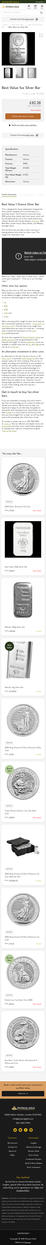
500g (6, 310)
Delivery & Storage (33, 1147)
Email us (16, 2)
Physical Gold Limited (31, 337)
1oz (5, 302)
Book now (21, 1094)
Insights (34, 1143)
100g (5, 306)
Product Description (9, 195)
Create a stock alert (23, 494)
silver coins (6, 359)
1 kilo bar (15, 347)
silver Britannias (28, 359)
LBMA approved (8, 340)
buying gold (6, 426)
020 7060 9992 (7, 2)
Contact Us (12, 1147)
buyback (9, 413)
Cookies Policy (22, 1191)
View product (23, 615)
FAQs (12, 1155)
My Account (12, 1143)
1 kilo (6, 313)
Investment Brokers (33, 1159)
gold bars (31, 342)
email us (7, 424)
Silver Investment (33, 1167)
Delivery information (26, 195)
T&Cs (36, 1188)
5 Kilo (6, 317)
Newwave (28, 1242)
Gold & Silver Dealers (33, 1163)
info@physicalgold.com (23, 1119)
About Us (12, 1151)
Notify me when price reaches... (24, 125)
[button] (41, 35)
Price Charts (34, 1155)
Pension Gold (33, 1151)
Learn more (28, 19)
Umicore (35, 221)
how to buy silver (9, 431)
